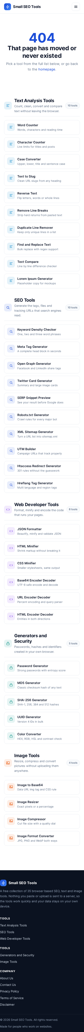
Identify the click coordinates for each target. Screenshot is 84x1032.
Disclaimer (7, 1004)
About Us (6, 978)
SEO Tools (7, 932)
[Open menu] (76, 7)
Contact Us (8, 985)
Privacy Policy (9, 991)
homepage (46, 69)
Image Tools (8, 962)
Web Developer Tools (15, 939)
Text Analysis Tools (13, 925)
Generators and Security (17, 955)
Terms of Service (12, 998)
